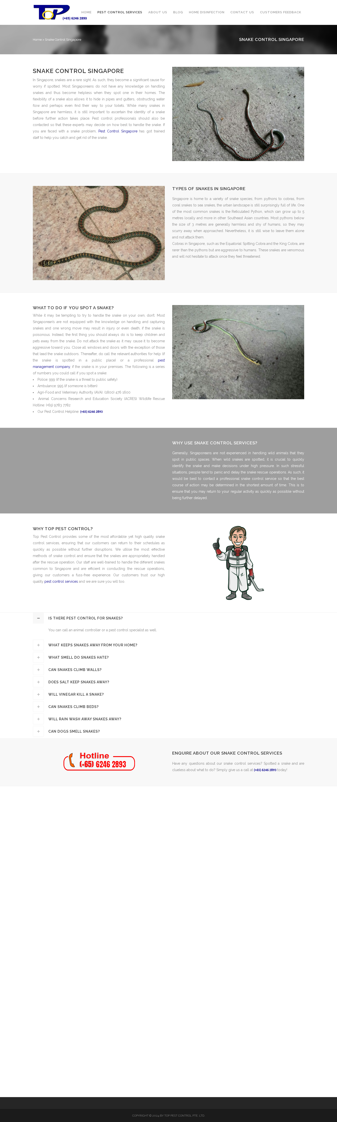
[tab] (168, 618)
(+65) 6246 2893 (91, 412)
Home (37, 39)
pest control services (61, 581)
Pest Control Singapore (117, 131)
